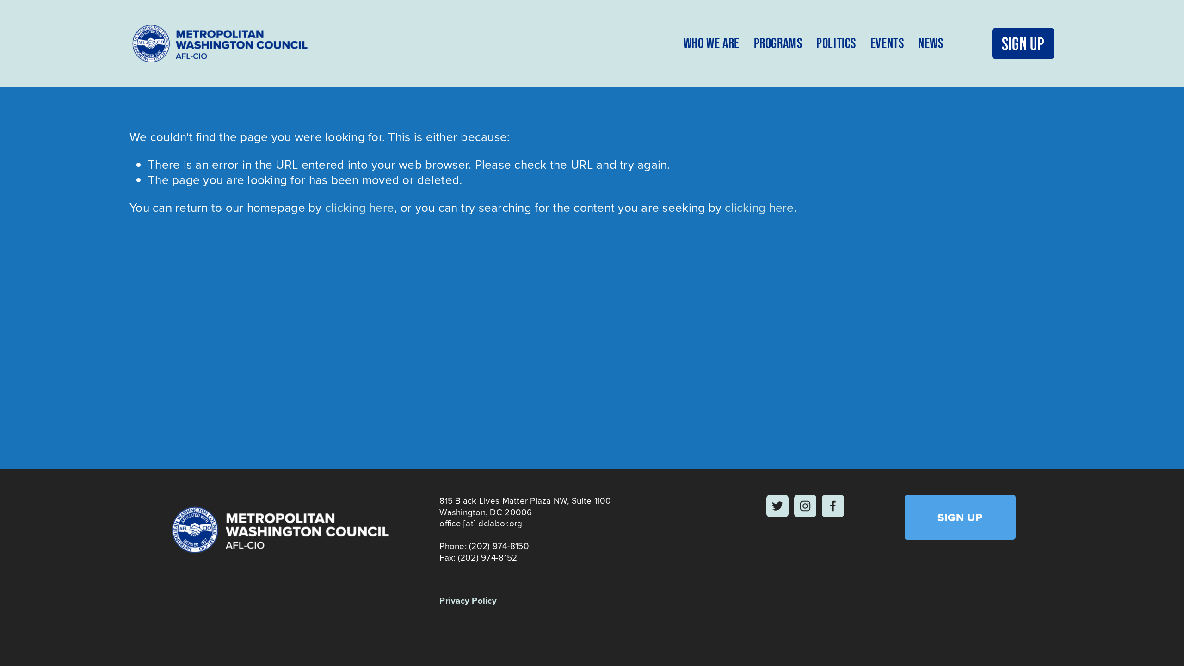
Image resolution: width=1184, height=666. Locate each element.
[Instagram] (805, 506)
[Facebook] (833, 506)
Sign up (1023, 44)
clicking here (359, 207)
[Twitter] (777, 506)
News (930, 43)
